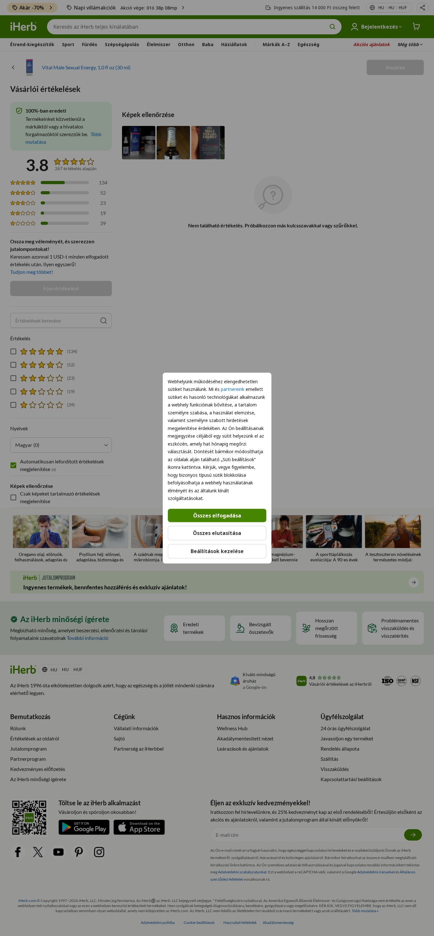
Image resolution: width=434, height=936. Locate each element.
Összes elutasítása (217, 533)
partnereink (232, 389)
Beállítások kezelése (217, 551)
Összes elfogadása (217, 515)
